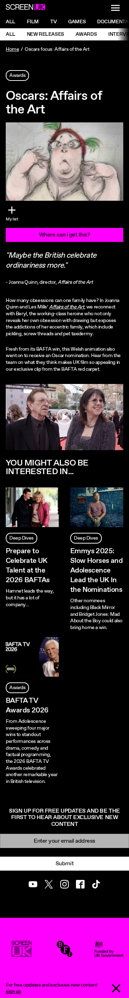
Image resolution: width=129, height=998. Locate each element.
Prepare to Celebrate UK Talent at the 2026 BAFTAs (27, 565)
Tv (53, 22)
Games (77, 22)
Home (12, 49)
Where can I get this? (64, 235)
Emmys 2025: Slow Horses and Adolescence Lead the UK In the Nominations (96, 570)
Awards (86, 34)
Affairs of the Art (66, 307)
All (10, 22)
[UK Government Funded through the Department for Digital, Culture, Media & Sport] (109, 953)
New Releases (45, 34)
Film (33, 22)
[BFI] (64, 953)
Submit (64, 863)
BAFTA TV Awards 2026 (27, 705)
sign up (13, 991)
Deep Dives (21, 538)
